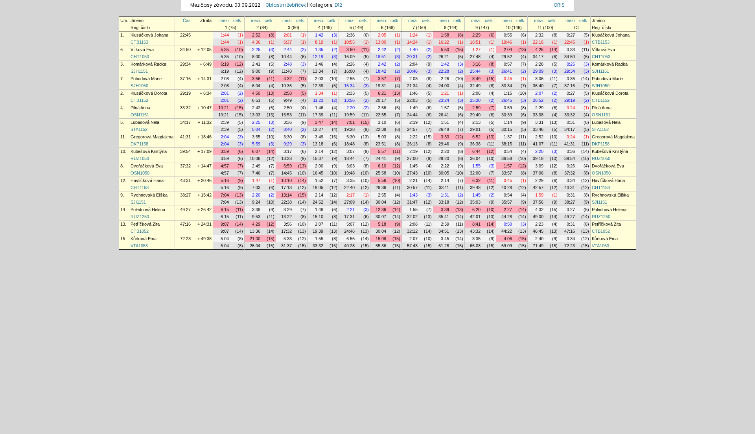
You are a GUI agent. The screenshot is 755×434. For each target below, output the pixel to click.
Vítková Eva (142, 49)
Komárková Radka (148, 64)
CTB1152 (139, 100)
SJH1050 (139, 85)
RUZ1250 (140, 216)
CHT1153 (140, 187)
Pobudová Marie (146, 78)
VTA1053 (139, 245)
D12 (338, 5)
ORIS (559, 5)
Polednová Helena (148, 209)
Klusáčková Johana (149, 35)
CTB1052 (140, 231)
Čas (187, 20)
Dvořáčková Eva (147, 166)
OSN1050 (140, 173)
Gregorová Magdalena (152, 136)
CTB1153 (139, 42)
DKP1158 (139, 144)
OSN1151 (140, 114)
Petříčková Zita (145, 224)
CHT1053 (140, 56)
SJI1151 (138, 202)
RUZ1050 (140, 158)
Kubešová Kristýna (149, 151)
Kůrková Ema (144, 238)
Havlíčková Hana (147, 180)
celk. (237, 20)
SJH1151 (139, 71)
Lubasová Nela (145, 122)
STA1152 (139, 129)
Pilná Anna (140, 107)
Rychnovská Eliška (149, 195)
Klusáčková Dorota (149, 93)
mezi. (224, 20)
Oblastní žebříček (285, 5)
